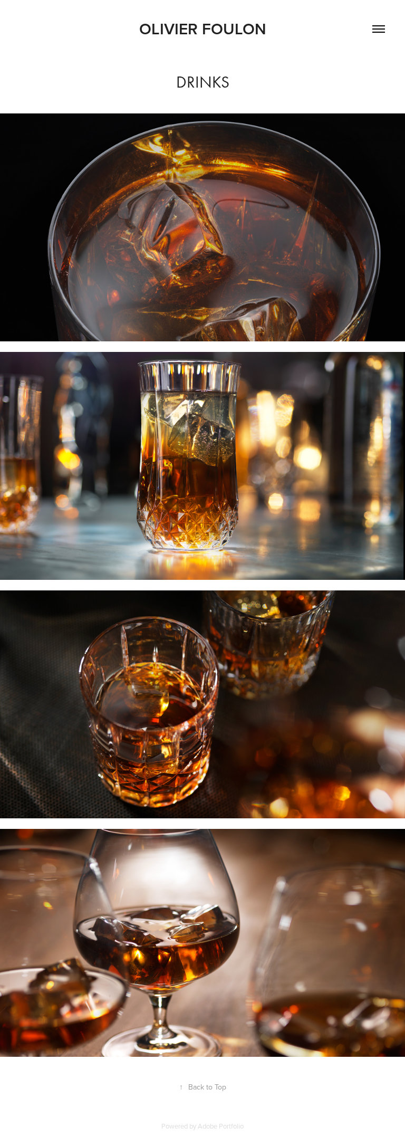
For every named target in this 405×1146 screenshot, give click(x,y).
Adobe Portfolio (221, 1126)
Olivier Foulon (202, 28)
